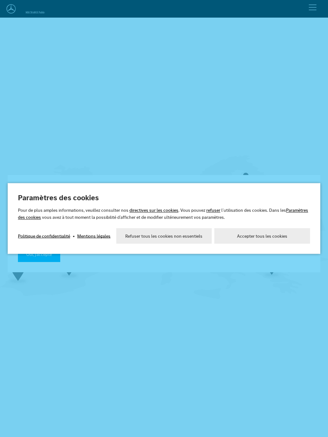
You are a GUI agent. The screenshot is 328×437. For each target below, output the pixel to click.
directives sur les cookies (153, 210)
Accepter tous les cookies (262, 236)
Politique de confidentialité (44, 236)
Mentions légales (94, 236)
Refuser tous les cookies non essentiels (163, 236)
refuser (213, 210)
